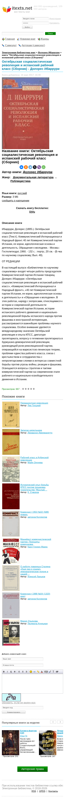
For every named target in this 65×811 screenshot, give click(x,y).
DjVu (32, 212)
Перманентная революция (34, 403)
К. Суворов (33, 492)
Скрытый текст (46, 672)
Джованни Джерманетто (40, 432)
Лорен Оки (25, 736)
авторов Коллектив (37, 517)
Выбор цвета (42, 672)
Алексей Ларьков (36, 576)
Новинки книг (27, 39)
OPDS (42, 791)
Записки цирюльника (31, 430)
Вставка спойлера (57, 672)
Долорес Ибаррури (37, 172)
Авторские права (32, 769)
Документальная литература (33, 177)
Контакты (53, 791)
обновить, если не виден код (18, 702)
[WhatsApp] (43, 167)
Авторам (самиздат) (33, 45)
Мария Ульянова (29, 621)
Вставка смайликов (31, 672)
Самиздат (11, 45)
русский (22, 193)
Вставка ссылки (34, 672)
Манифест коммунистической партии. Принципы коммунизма (35, 541)
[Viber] (39, 167)
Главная (10, 39)
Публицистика (20, 181)
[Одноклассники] (26, 167)
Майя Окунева (35, 462)
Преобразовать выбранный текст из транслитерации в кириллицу (53, 672)
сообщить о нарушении (15, 200)
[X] (35, 167)
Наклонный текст (7, 672)
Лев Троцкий (34, 405)
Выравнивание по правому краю (26, 672)
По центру (23, 672)
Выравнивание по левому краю (19, 672)
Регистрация (55, 19)
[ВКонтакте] (21, 167)
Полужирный (4, 672)
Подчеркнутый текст (11, 672)
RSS (34, 791)
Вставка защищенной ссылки (38, 672)
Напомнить (54, 23)
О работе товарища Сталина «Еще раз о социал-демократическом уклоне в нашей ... (35, 570)
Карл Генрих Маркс (38, 546)
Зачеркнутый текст (15, 672)
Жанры (45, 39)
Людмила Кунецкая (38, 623)
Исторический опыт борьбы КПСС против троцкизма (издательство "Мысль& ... (34, 487)
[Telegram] (30, 167)
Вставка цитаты (50, 672)
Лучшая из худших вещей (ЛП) (29, 732)
